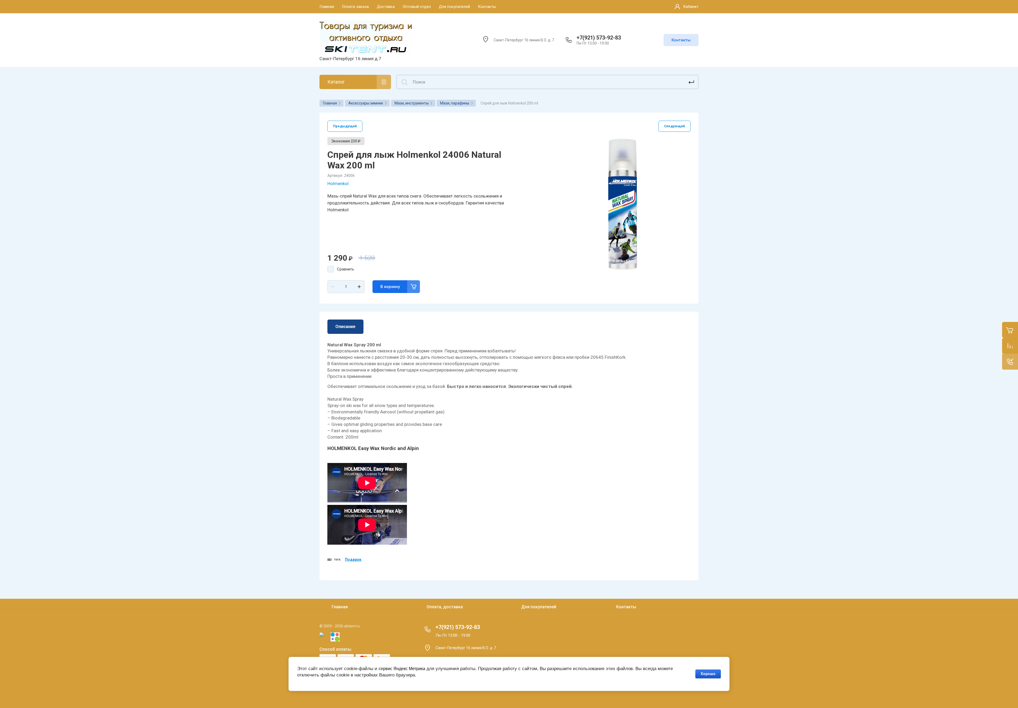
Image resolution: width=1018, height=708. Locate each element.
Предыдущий (345, 126)
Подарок (353, 559)
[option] (623, 204)
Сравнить (345, 269)
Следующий (674, 126)
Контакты (681, 40)
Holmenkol (338, 183)
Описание (345, 326)
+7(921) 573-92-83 (599, 37)
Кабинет (691, 6)
